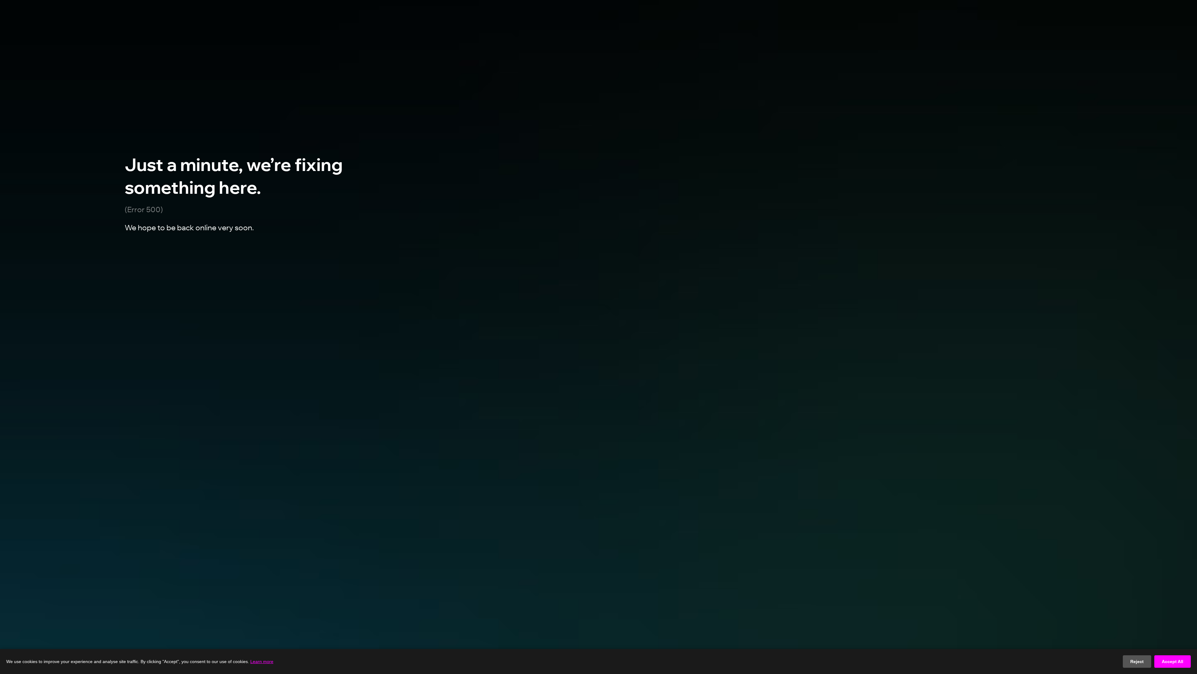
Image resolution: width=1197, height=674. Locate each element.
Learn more (261, 661)
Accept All (1172, 661)
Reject (1137, 661)
